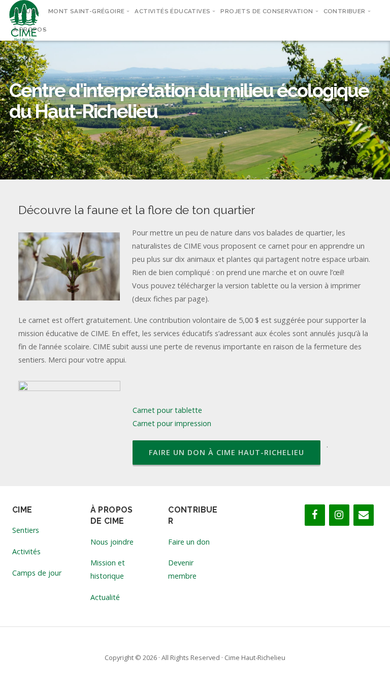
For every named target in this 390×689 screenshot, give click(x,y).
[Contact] (363, 515)
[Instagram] (339, 515)
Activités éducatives (172, 11)
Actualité (105, 597)
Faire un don (189, 542)
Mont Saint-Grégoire (86, 11)
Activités (26, 551)
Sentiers (25, 530)
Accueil (26, 11)
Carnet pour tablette (167, 410)
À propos (30, 29)
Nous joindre (112, 542)
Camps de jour (36, 573)
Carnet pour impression (172, 423)
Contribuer (344, 11)
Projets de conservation (266, 11)
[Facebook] (315, 515)
